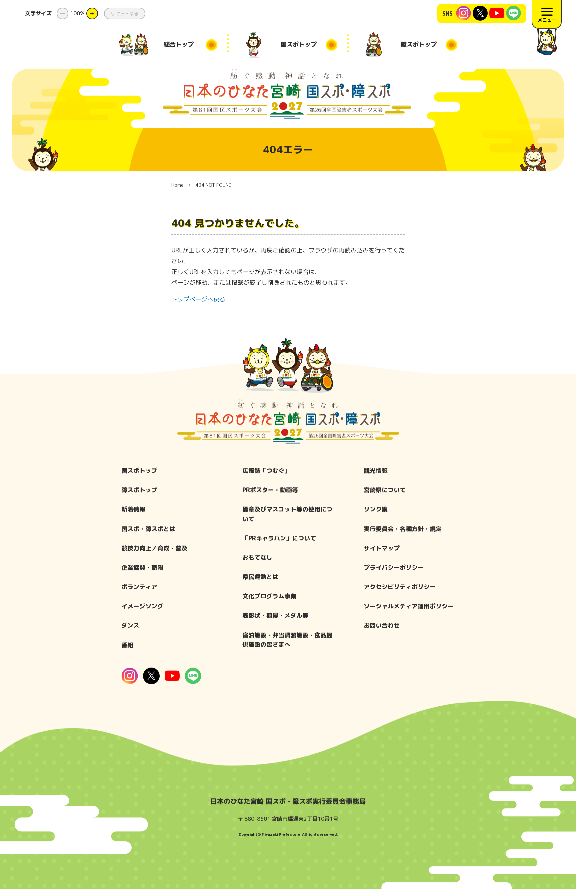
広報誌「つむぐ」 (266, 470)
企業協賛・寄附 (142, 567)
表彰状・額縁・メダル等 (275, 615)
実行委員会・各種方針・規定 (403, 529)
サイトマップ (382, 548)
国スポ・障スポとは (148, 529)
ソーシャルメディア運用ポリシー (409, 606)
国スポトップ (139, 470)
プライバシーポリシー (394, 567)
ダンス (130, 625)
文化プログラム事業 (269, 596)
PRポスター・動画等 (270, 490)
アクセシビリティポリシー (400, 587)
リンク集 (376, 509)
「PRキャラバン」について (279, 538)
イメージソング (142, 606)
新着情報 (133, 509)
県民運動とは (260, 577)
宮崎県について (385, 490)
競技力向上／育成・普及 (154, 548)
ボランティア (139, 587)
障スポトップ (139, 490)
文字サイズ (38, 13)
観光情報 (376, 470)
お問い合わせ (382, 625)
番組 (127, 645)
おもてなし (257, 557)
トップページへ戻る (198, 299)
